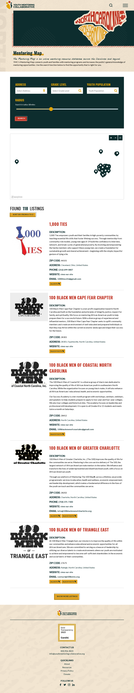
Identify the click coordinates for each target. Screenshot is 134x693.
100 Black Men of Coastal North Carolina (80, 368)
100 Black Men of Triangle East (79, 529)
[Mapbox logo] (17, 196)
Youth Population (98, 84)
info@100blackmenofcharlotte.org (74, 511)
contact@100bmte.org (69, 576)
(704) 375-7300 (66, 502)
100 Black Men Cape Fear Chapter (81, 297)
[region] (67, 166)
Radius (19, 100)
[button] (111, 6)
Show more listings (67, 596)
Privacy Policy (67, 670)
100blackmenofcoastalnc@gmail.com (76, 429)
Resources (67, 667)
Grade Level (58, 84)
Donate (67, 674)
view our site (67, 274)
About (67, 664)
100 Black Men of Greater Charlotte (84, 448)
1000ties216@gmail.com (69, 279)
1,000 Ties (58, 224)
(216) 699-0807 (66, 269)
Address (20, 84)
